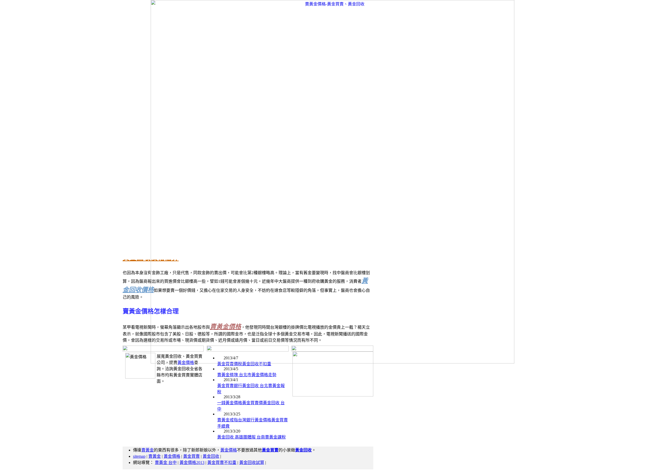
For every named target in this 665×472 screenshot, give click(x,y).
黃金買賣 (191, 456)
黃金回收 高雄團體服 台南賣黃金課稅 (251, 437)
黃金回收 (211, 456)
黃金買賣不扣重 (221, 462)
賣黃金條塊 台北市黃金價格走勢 (246, 375)
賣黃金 (147, 450)
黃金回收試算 (251, 462)
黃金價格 (228, 450)
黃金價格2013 (191, 462)
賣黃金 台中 (166, 462)
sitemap (139, 456)
